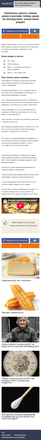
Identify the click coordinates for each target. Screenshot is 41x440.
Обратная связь (20, 435)
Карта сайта (6, 435)
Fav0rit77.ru (9, 3)
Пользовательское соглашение (13, 437)
